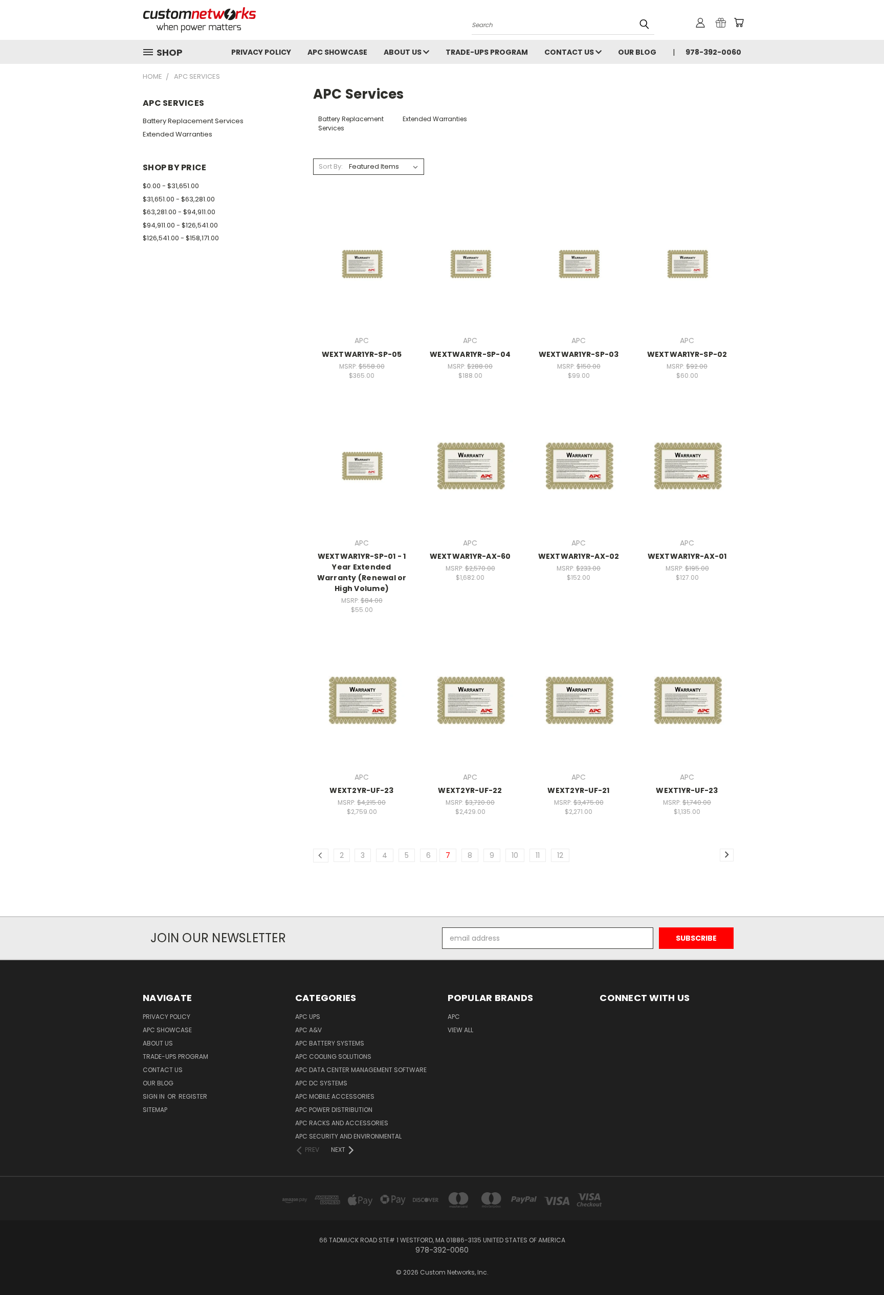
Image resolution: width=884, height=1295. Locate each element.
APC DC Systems (321, 1083)
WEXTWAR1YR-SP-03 (579, 354)
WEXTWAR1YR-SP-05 (362, 354)
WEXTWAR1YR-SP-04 (470, 354)
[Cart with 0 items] (739, 22)
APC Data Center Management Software (361, 1069)
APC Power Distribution (333, 1109)
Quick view (361, 243)
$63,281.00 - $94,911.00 (179, 212)
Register (193, 1096)
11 (538, 855)
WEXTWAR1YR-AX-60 (470, 556)
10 (515, 855)
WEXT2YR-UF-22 (470, 790)
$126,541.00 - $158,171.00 (181, 238)
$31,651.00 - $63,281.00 (179, 199)
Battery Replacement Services (193, 121)
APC (454, 1016)
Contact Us (569, 52)
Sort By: (331, 166)
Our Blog (637, 52)
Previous (857, 1263)
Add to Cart (362, 282)
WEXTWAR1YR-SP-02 (687, 354)
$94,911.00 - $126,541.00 (180, 225)
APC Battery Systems (329, 1043)
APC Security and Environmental (348, 1136)
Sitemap (155, 1109)
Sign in (154, 1096)
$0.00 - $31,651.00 (171, 186)
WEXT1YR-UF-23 (687, 790)
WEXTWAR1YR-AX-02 (579, 556)
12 (560, 855)
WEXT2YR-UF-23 (361, 790)
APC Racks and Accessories (341, 1123)
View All (460, 1030)
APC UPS (307, 1016)
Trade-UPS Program (487, 52)
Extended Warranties (177, 134)
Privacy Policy (261, 52)
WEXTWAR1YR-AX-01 (687, 556)
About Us (403, 52)
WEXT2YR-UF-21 (578, 790)
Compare (358, 263)
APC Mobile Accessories (334, 1096)
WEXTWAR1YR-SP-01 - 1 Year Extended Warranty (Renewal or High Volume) (362, 572)
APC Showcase (337, 52)
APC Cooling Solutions (333, 1056)
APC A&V (308, 1030)
